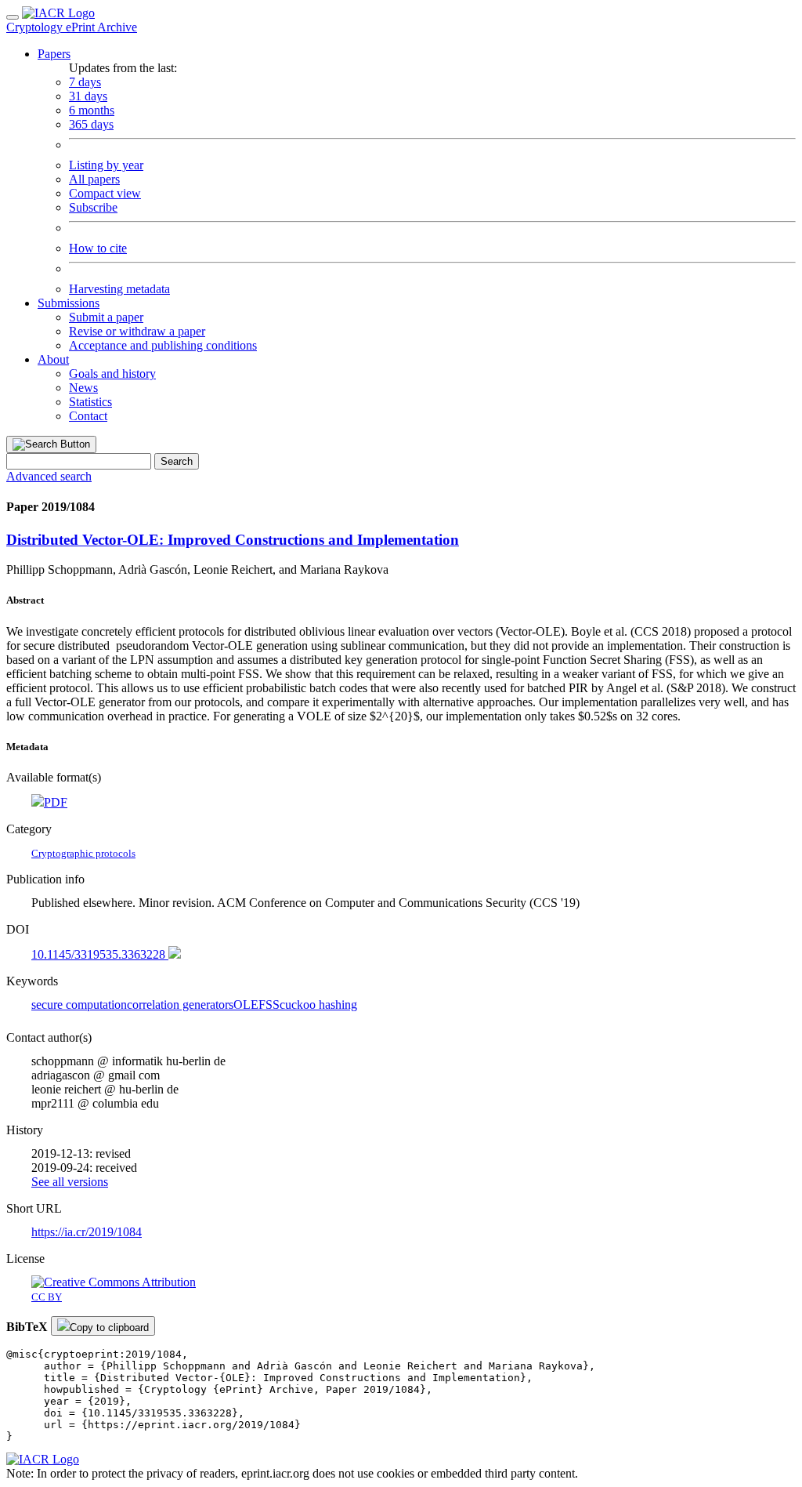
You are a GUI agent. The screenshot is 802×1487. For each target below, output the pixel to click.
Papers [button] (54, 53)
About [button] (53, 359)
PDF (55, 802)
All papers (94, 179)
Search (177, 461)
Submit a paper (106, 317)
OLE (245, 1004)
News (83, 387)
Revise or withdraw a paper (137, 331)
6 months (91, 110)
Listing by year (106, 165)
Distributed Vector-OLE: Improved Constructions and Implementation (232, 539)
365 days (91, 124)
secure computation (79, 1004)
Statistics (90, 401)
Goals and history (112, 373)
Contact (88, 416)
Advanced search (49, 476)
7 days (85, 82)
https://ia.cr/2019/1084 (86, 1232)
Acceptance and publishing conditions (163, 345)
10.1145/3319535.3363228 (99, 954)
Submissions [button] (68, 303)
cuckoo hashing (318, 1004)
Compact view (105, 193)
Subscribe (93, 207)
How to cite (98, 248)
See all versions (69, 1181)
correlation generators (180, 1004)
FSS (269, 1004)
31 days (88, 96)
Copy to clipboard (109, 1327)
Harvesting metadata (119, 289)
